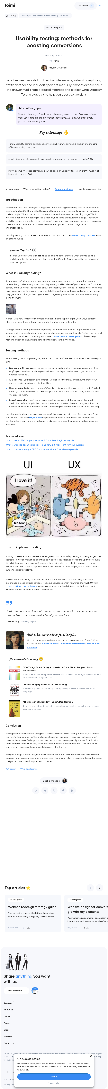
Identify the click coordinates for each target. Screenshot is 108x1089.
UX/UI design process (83, 235)
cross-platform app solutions (21, 586)
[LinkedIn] (72, 790)
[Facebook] (7, 1072)
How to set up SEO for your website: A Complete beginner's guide (40, 440)
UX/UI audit (35, 417)
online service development (67, 336)
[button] (90, 1056)
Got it (54, 1076)
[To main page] (10, 5)
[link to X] (54, 790)
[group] (33, 913)
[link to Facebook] (63, 790)
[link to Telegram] (44, 790)
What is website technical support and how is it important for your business (45, 445)
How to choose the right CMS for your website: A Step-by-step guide (42, 449)
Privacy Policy (54, 1083)
